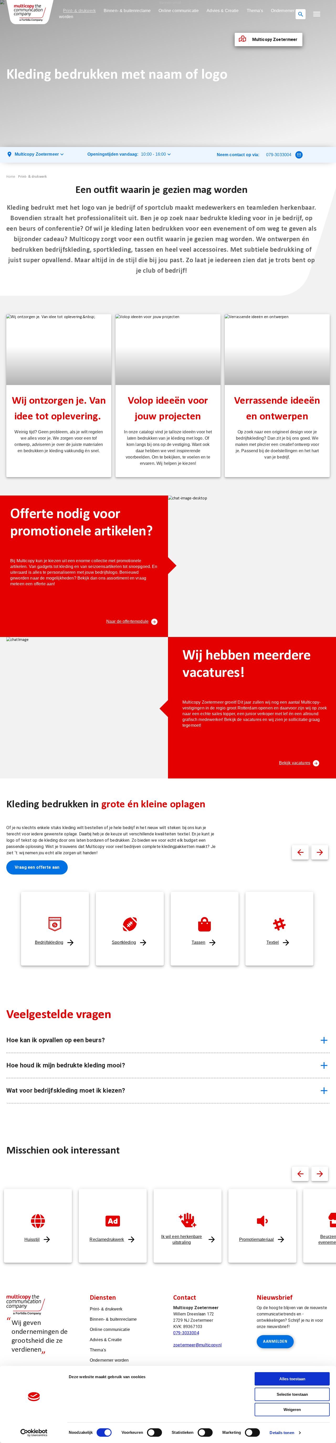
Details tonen (282, 1432)
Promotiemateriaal (256, 1239)
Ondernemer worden (109, 1360)
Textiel (272, 942)
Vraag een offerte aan (37, 867)
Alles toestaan (292, 1379)
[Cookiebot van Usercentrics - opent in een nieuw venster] (34, 1433)
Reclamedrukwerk (107, 1239)
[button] (316, 14)
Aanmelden (275, 1342)
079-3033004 (279, 154)
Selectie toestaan (292, 1394)
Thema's (255, 10)
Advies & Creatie (223, 10)
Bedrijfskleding (49, 942)
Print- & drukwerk (79, 10)
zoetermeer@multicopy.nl (197, 1344)
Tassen (198, 942)
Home (10, 177)
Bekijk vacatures (294, 763)
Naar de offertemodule (127, 621)
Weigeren (292, 1409)
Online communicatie (179, 10)
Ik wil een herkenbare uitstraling (181, 1239)
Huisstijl (32, 1239)
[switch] (154, 1432)
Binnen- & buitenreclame (127, 10)
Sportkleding (124, 942)
